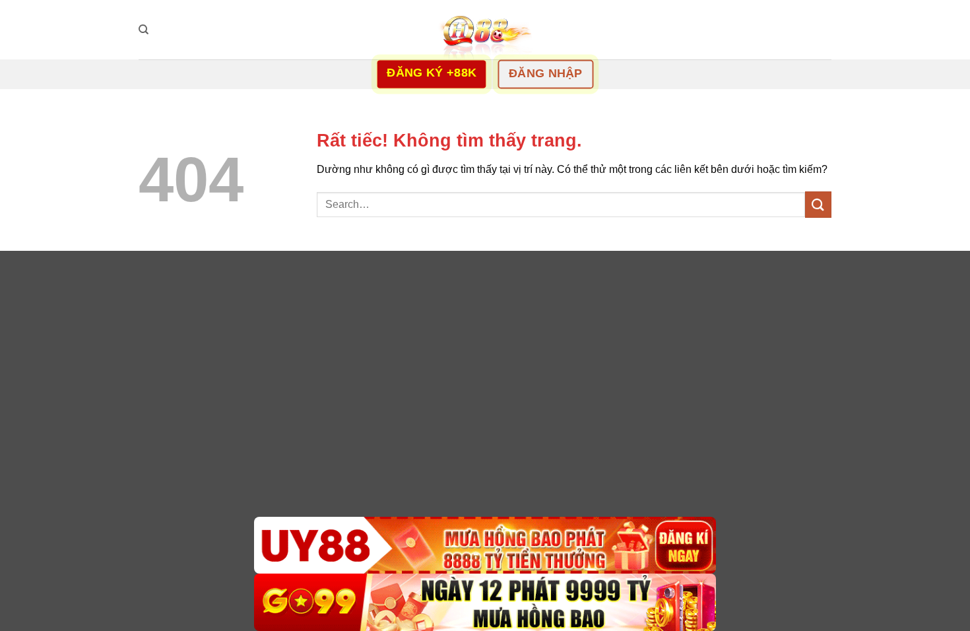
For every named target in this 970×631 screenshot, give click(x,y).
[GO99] (485, 602)
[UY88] (485, 545)
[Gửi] (818, 204)
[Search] (143, 29)
